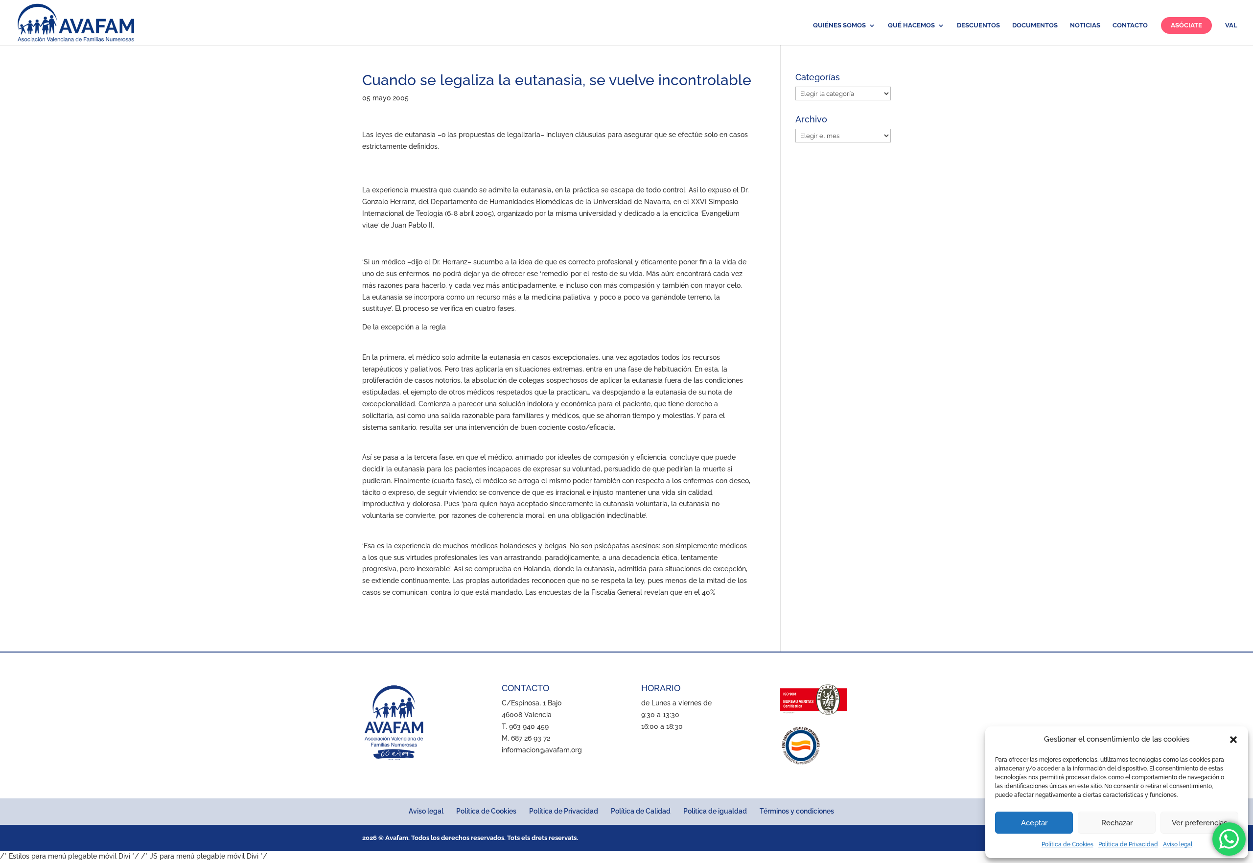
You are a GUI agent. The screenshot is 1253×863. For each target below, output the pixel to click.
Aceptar (1034, 822)
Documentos (1035, 25)
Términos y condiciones (797, 811)
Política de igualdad (715, 811)
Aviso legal (1177, 844)
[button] (1233, 740)
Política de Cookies (1067, 844)
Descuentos (978, 25)
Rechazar (1117, 822)
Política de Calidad (641, 811)
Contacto (1130, 25)
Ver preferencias (1199, 822)
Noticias (1085, 25)
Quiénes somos (839, 25)
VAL (1231, 25)
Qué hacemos (911, 25)
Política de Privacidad (1128, 844)
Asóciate (1186, 25)
